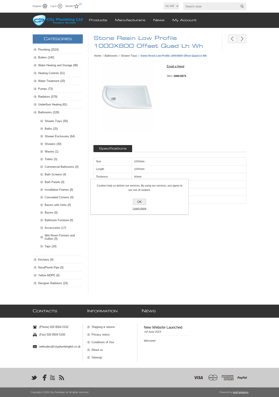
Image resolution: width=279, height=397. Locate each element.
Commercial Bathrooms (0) (61, 166)
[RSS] (61, 377)
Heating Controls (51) (51, 73)
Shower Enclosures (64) (60, 136)
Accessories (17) (55, 227)
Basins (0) (51, 212)
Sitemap (97, 357)
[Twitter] (34, 377)
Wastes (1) (51, 151)
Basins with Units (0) (58, 205)
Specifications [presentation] (113, 148)
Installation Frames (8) (59, 189)
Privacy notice (101, 334)
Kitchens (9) (45, 259)
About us (97, 349)
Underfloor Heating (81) (52, 104)
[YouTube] (52, 377)
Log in (53, 6)
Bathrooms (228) (48, 112)
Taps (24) (50, 246)
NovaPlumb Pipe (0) (50, 267)
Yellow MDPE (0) (49, 275)
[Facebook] (43, 377)
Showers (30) (53, 144)
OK (139, 202)
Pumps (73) (45, 88)
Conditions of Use (103, 342)
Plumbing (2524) (48, 49)
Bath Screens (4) (55, 174)
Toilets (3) (51, 159)
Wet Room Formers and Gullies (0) (60, 237)
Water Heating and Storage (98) (58, 65)
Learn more (139, 208)
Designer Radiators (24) (53, 283)
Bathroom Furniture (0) (59, 220)
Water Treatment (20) (51, 81)
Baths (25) (51, 128)
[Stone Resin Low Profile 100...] (232, 38)
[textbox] (211, 6)
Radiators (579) (47, 96)
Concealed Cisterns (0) (59, 197)
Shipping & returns (103, 327)
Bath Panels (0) (54, 182)
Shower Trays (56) (56, 121)
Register (37, 6)
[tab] (113, 148)
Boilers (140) (46, 57)
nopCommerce (240, 392)
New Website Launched (163, 327)
